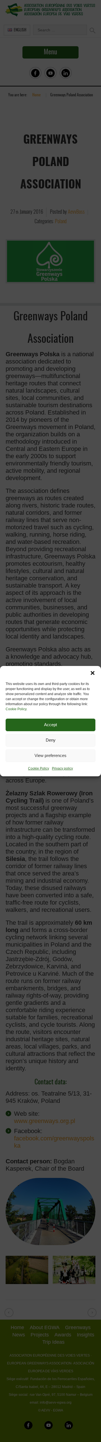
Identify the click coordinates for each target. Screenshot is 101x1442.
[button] (92, 673)
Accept (50, 724)
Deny (51, 740)
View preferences (50, 755)
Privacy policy (62, 768)
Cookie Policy (16, 709)
